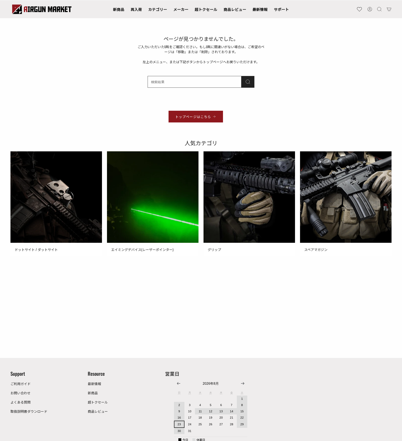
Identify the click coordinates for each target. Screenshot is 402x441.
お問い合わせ (20, 392)
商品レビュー (98, 411)
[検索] (247, 82)
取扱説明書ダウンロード (28, 411)
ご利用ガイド (20, 383)
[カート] (389, 9)
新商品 (93, 392)
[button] (157, 9)
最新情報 (94, 383)
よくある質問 (20, 402)
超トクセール (98, 402)
